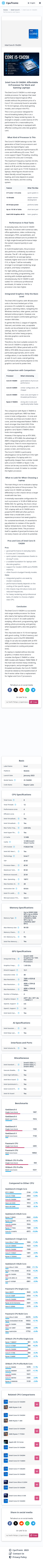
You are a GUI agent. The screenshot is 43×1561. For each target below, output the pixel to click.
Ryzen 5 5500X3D (11, 1381)
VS (37, 1404)
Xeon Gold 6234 (10, 1331)
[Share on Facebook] (10, 690)
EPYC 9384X (9, 1192)
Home (5, 10)
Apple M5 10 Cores (16, 1442)
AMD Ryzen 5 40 (15, 1407)
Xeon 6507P (9, 1292)
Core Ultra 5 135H (11, 1267)
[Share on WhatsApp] (27, 690)
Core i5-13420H (10, 1199)
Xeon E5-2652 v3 (11, 1278)
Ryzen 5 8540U (10, 1221)
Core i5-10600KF (11, 1371)
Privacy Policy (20, 1557)
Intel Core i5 (15, 10)
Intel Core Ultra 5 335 (17, 1496)
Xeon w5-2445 (10, 1206)
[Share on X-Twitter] (15, 690)
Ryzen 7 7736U (10, 1228)
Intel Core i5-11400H (17, 1461)
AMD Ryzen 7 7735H (16, 1434)
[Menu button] (40, 3)
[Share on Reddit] (21, 690)
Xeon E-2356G (10, 1306)
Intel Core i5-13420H (17, 1402)
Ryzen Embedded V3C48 (14, 1321)
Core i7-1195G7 (10, 1253)
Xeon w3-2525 (10, 1203)
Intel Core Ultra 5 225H (18, 1482)
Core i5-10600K (10, 1367)
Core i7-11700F (10, 1346)
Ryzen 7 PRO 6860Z (12, 1271)
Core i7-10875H (10, 1378)
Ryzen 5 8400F (10, 1356)
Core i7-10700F (10, 1281)
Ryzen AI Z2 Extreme (12, 1303)
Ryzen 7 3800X (10, 1217)
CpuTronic (12, 3)
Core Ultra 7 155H (11, 1242)
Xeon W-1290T (10, 1328)
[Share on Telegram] (33, 690)
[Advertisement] (16, 32)
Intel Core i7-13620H (17, 1469)
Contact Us (18, 1553)
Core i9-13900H (10, 1246)
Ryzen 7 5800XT (10, 1342)
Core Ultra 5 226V (11, 1317)
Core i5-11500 (10, 1196)
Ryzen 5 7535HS (11, 1256)
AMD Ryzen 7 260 (15, 1421)
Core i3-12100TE (11, 1231)
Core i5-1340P (10, 1296)
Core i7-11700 (10, 1353)
